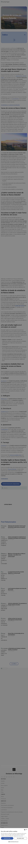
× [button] (26, 829)
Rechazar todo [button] (20, 838)
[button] (14, 842)
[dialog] (14, 836)
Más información (19, 836)
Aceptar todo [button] (7, 838)
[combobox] (24, 829)
